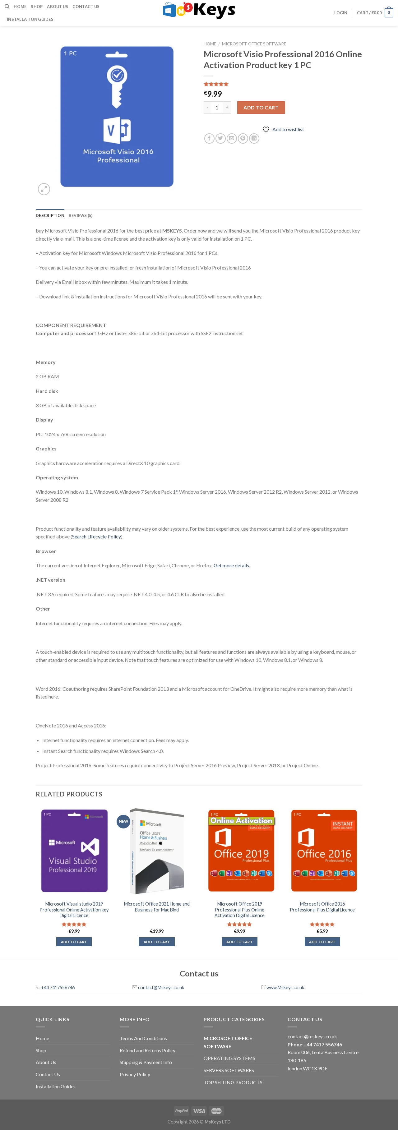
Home (20, 6)
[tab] (50, 215)
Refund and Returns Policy (147, 1050)
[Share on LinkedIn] (254, 138)
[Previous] (36, 881)
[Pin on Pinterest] (243, 138)
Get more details (231, 565)
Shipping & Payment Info (146, 1062)
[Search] (7, 6)
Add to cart (261, 107)
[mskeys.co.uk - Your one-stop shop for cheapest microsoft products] (199, 13)
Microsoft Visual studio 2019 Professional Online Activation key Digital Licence (74, 909)
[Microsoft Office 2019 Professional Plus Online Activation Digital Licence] (239, 851)
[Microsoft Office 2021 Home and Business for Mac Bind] (156, 851)
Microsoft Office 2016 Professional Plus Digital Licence (322, 906)
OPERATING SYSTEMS (229, 1058)
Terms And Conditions (143, 1038)
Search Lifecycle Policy (96, 536)
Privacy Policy (135, 1074)
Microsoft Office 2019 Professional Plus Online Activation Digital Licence (240, 909)
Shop (37, 6)
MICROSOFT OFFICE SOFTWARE (254, 43)
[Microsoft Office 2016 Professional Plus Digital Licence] (322, 851)
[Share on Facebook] (209, 138)
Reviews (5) (81, 215)
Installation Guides (30, 19)
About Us (57, 6)
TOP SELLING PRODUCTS (233, 1082)
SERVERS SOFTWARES (229, 1070)
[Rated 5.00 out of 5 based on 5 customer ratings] (283, 83)
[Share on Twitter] (220, 138)
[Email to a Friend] (232, 138)
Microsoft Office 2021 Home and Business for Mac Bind (157, 906)
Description (50, 215)
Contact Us (86, 6)
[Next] (360, 881)
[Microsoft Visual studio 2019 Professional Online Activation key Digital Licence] (74, 851)
